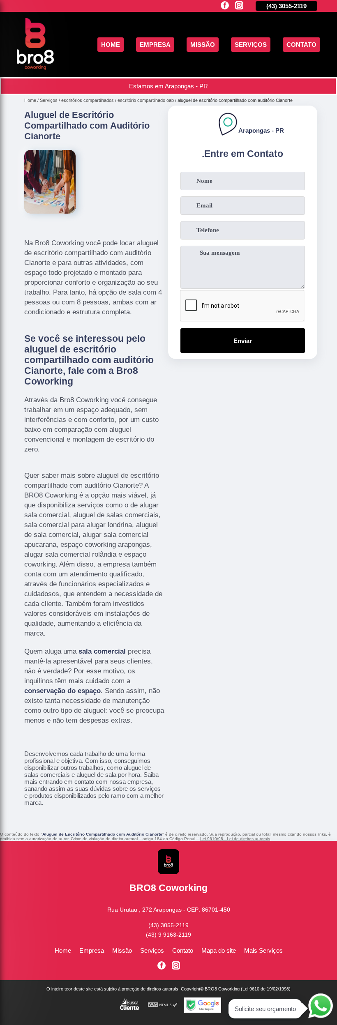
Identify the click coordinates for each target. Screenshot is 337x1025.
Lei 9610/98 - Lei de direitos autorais (235, 838)
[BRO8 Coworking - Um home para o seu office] (35, 67)
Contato (301, 44)
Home (110, 44)
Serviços (251, 44)
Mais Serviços (263, 950)
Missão (202, 44)
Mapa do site (218, 950)
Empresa (155, 44)
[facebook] (225, 6)
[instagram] (239, 6)
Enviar (242, 340)
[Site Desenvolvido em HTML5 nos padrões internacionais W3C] (163, 1005)
